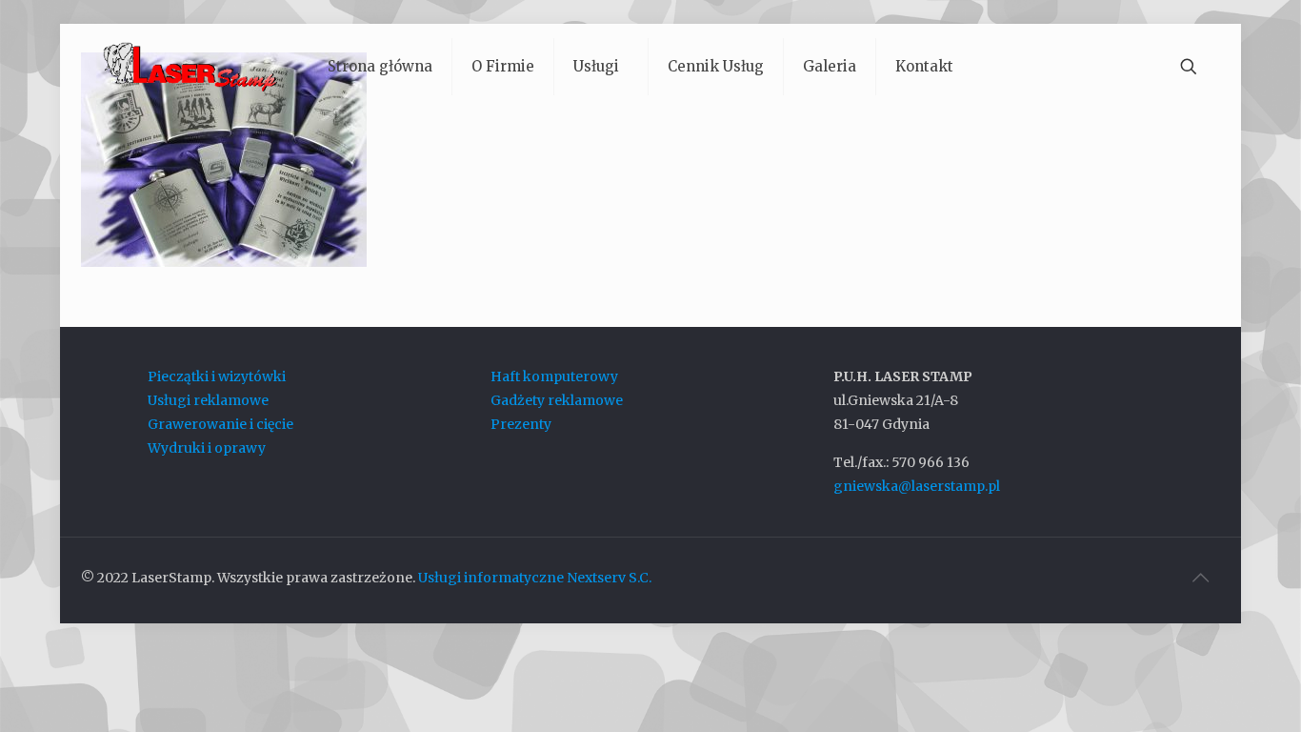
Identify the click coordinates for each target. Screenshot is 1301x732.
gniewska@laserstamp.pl (916, 486)
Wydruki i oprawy (207, 448)
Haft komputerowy (554, 376)
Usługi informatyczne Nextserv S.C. (534, 577)
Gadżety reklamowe (556, 400)
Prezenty (520, 424)
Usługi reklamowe (208, 400)
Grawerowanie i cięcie (220, 424)
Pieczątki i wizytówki (217, 376)
